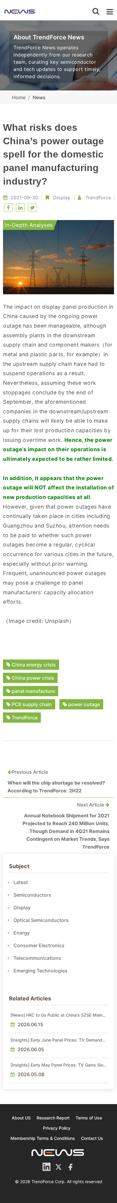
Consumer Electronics (39, 945)
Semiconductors (32, 895)
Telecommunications (37, 958)
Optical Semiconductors (41, 920)
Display (61, 197)
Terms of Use (89, 1117)
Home (19, 97)
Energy (22, 933)
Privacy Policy (56, 1128)
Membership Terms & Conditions (42, 1138)
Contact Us (92, 1138)
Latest (21, 882)
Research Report (53, 1117)
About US (21, 1117)
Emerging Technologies (41, 971)
